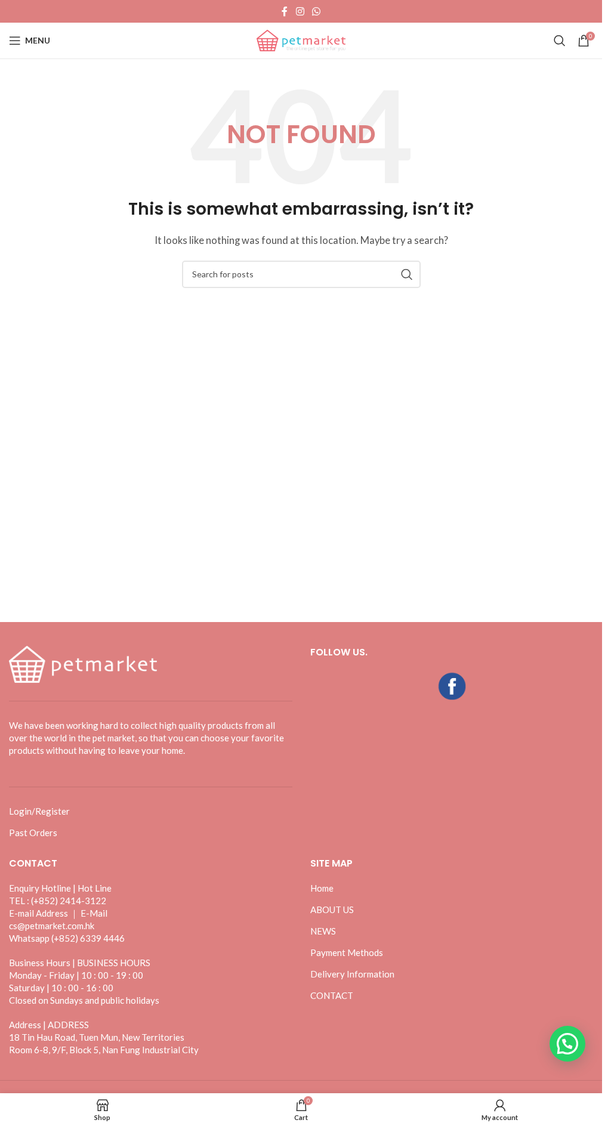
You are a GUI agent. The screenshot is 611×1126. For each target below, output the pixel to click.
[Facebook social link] (284, 11)
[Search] (560, 40)
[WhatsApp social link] (316, 11)
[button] (567, 1044)
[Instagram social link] (300, 11)
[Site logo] (301, 39)
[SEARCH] (407, 274)
